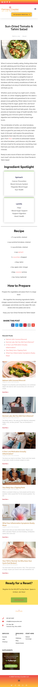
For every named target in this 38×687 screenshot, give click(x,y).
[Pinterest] (19, 685)
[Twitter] (11, 685)
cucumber (16, 257)
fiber (10, 138)
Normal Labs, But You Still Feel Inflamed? (20, 342)
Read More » (5, 392)
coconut (18, 272)
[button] (35, 8)
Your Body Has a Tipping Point (16, 350)
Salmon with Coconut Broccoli (16, 339)
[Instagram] (23, 685)
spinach (20, 252)
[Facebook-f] (15, 685)
